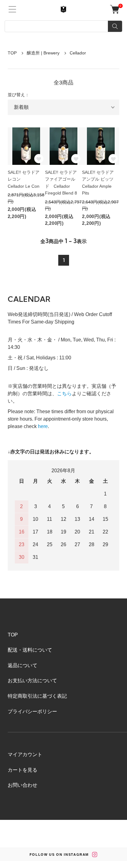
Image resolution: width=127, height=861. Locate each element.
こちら (64, 393)
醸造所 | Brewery (43, 52)
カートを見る (22, 770)
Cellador (78, 52)
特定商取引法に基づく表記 (37, 696)
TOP (12, 52)
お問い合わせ (22, 785)
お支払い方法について (32, 680)
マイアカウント (25, 754)
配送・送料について (30, 650)
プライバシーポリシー (32, 711)
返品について (22, 665)
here (43, 426)
